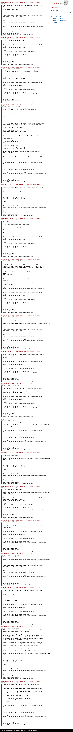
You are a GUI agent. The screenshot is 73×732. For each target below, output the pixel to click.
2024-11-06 (3, 38)
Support (30, 730)
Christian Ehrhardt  (16, 38)
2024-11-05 (3, 68)
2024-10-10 (3, 219)
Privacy (35, 730)
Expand (55, 22)
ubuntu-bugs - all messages (60, 18)
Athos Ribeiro (14, 352)
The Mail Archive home (58, 16)
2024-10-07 (3, 316)
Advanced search (55, 10)
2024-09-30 (3, 682)
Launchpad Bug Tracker (17, 3)
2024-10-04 (3, 385)
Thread (9, 3)
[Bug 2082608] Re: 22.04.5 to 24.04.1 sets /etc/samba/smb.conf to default (20, 2)
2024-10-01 (3, 588)
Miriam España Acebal (16, 260)
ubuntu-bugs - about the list (59, 20)
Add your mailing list (18, 730)
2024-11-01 (3, 186)
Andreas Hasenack (16, 68)
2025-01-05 (3, 3)
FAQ (25, 730)
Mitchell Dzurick (15, 186)
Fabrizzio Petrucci (15, 219)
